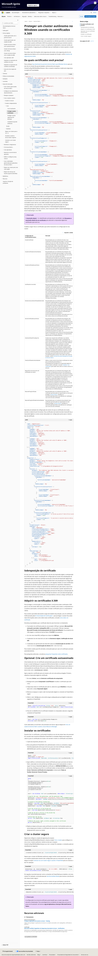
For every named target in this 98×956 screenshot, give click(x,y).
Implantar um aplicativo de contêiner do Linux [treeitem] (10, 61)
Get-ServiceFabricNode (53, 876)
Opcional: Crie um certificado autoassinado (88, 31)
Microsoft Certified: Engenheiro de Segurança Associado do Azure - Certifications (44, 928)
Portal (81, 16)
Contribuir (44, 954)
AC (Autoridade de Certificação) (43, 616)
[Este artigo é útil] (91, 41)
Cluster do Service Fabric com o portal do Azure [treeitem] (10, 45)
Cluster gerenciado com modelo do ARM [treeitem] (9, 41)
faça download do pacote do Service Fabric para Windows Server (49, 64)
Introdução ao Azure (90, 16)
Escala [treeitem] (7, 126)
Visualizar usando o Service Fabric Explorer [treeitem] (10, 136)
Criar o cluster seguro (86, 36)
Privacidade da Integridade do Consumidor (67, 954)
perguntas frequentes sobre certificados (57, 654)
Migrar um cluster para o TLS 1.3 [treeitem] (11, 132)
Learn (26, 21)
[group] (49, 132)
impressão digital (32, 218)
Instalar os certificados (86, 34)
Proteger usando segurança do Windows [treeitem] (11, 117)
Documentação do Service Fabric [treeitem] (9, 27)
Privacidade (52, 954)
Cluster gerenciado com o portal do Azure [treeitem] (10, 36)
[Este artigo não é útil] (93, 41)
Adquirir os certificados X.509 (88, 29)
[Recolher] (18, 20)
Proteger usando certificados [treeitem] (11, 112)
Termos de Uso (84, 954)
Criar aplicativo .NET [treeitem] (9, 57)
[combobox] (10, 23)
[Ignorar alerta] (95, 3)
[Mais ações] (72, 21)
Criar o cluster (58, 840)
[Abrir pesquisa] (91, 12)
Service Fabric (37, 21)
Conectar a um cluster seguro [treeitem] (10, 141)
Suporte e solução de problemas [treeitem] (8, 182)
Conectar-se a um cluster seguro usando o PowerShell (48, 860)
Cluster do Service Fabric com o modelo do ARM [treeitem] (10, 54)
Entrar (94, 12)
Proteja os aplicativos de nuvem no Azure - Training (37, 921)
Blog (38, 954)
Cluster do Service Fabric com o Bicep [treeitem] (10, 49)
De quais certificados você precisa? (87, 24)
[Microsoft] (3, 13)
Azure (30, 21)
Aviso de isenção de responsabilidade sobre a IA (13, 954)
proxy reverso (54, 394)
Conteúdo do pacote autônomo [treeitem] (12, 122)
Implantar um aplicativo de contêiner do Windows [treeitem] (10, 65)
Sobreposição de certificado (87, 27)
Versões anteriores (31, 954)
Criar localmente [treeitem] (11, 108)
